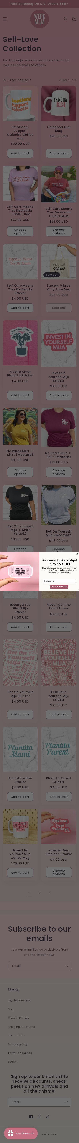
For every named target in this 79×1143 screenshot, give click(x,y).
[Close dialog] (77, 554)
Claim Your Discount (59, 587)
